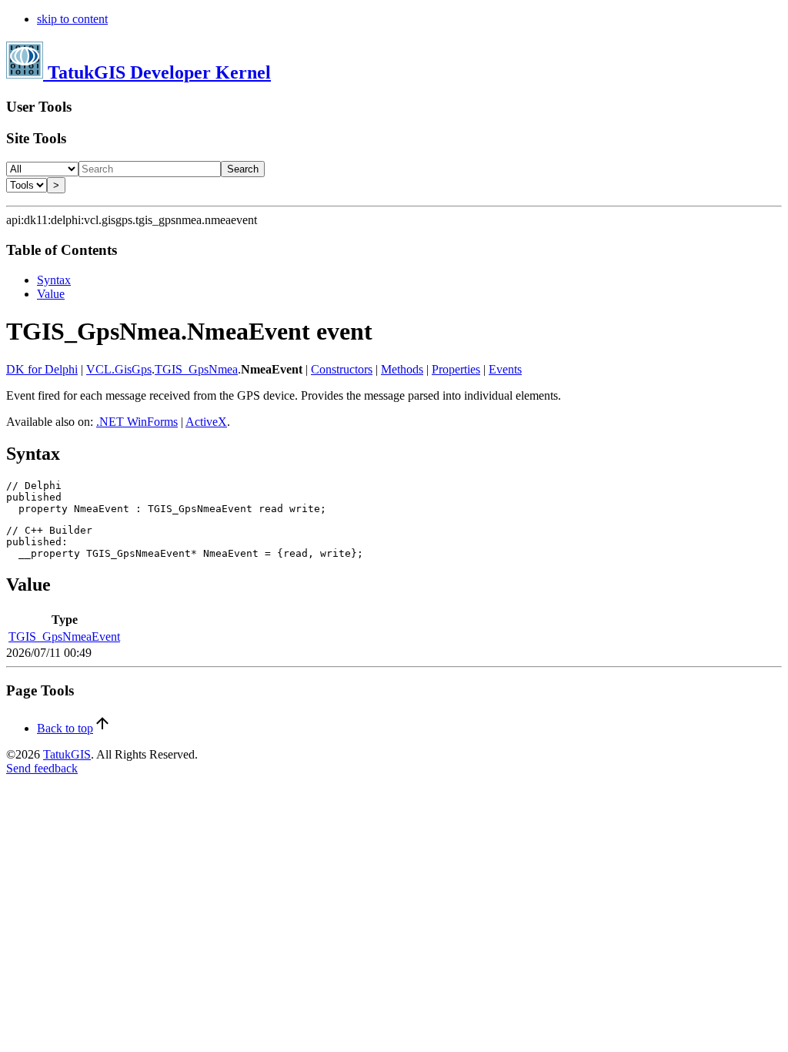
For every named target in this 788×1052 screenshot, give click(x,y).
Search (243, 169)
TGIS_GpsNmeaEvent (64, 636)
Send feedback (42, 768)
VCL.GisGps (119, 369)
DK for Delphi (42, 369)
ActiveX (206, 421)
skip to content (72, 18)
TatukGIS (67, 754)
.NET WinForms (137, 421)
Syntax (54, 279)
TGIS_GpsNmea (196, 369)
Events (505, 369)
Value (51, 293)
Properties (456, 369)
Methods (402, 369)
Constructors (341, 369)
